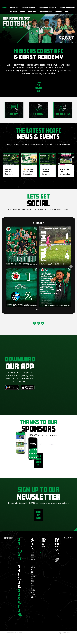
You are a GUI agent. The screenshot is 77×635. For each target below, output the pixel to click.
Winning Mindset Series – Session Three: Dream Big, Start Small (47, 171)
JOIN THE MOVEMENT (38, 86)
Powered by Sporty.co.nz (14, 633)
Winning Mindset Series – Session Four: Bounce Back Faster (10, 171)
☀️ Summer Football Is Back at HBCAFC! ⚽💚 (28, 171)
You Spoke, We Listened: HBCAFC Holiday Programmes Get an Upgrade (65, 171)
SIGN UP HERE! (38, 515)
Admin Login (65, 633)
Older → (38, 181)
